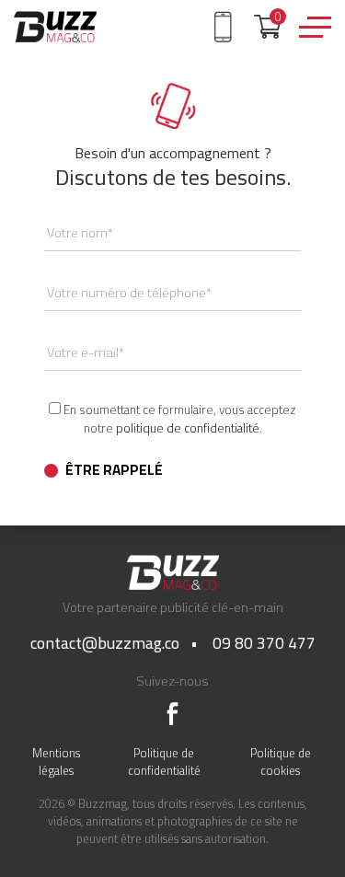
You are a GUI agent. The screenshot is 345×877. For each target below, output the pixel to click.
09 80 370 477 (264, 643)
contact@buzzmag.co (104, 643)
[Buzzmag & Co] (55, 26)
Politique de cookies (280, 761)
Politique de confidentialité (164, 761)
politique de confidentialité (187, 428)
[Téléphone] (226, 25)
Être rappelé (114, 470)
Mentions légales (56, 761)
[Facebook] (172, 714)
